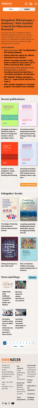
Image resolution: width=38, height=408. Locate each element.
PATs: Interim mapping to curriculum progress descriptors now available (19, 85)
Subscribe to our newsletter (31, 388)
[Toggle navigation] (36, 4)
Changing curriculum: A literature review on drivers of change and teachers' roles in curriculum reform (9, 133)
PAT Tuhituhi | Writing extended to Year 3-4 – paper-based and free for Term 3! (19, 79)
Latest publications (21, 372)
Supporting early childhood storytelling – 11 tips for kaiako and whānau (7, 298)
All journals (20, 389)
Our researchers (21, 378)
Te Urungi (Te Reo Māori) (31, 375)
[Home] (7, 4)
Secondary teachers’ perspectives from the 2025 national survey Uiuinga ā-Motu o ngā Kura (28, 133)
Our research (20, 367)
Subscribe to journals (21, 393)
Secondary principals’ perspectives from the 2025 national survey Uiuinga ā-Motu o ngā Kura (28, 173)
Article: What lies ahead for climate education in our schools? (19, 56)
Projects (19, 375)
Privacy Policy (29, 381)
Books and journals (20, 384)
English (27, 9)
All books (32, 277)
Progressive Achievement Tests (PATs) (31, 370)
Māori (11, 9)
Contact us (31, 394)
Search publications (28, 185)
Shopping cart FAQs (30, 398)
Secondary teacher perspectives (18, 72)
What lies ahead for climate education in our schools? (19, 296)
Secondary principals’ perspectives (19, 74)
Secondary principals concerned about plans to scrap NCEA (20, 323)
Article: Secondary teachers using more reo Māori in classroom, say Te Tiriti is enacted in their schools (19, 62)
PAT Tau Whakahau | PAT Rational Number (20, 51)
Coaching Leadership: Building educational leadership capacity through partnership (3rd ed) (28, 228)
